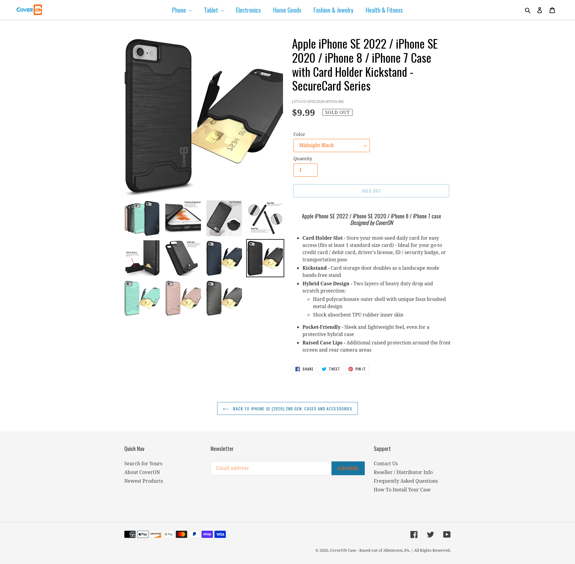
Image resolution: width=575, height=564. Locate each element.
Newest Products (143, 481)
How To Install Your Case (402, 489)
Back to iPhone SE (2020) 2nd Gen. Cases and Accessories (292, 408)
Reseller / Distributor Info (403, 472)
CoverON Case (343, 550)
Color (299, 134)
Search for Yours (143, 463)
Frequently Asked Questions (406, 481)
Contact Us (386, 463)
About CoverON (142, 472)
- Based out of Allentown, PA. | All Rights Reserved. (404, 550)
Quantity (302, 158)
